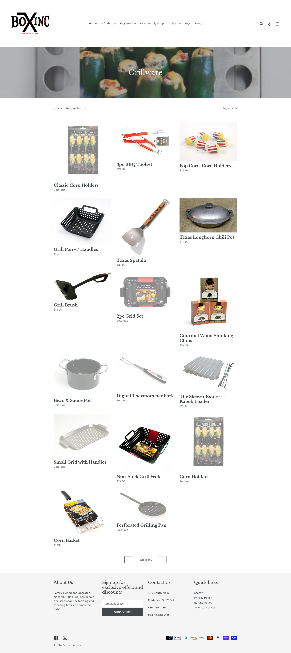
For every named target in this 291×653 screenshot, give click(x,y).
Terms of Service (205, 607)
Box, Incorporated (72, 645)
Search (198, 592)
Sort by (58, 108)
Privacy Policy (203, 597)
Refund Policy (203, 602)
